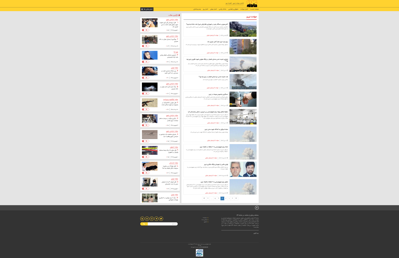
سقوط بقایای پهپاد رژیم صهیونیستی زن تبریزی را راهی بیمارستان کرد (208, 112)
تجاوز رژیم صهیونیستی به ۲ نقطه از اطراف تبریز (214, 182)
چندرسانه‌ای (197, 9)
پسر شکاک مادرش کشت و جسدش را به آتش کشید (169, 72)
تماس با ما (204, 220)
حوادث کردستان (173, 163)
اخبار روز (205, 9)
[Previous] (232, 198)
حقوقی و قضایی (233, 9)
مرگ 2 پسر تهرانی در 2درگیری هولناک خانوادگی (168, 199)
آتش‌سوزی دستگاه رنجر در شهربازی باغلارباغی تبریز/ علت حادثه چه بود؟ (207, 24)
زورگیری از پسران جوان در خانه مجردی (168, 40)
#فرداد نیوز (229, 3)
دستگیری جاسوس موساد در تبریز (218, 94)
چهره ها (176, 52)
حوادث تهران (174, 68)
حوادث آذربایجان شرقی (212, 35)
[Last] (204, 198)
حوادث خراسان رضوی (172, 19)
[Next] (208, 198)
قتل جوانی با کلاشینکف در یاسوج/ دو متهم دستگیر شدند (170, 104)
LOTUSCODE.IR (204, 247)
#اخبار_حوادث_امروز (238, 3)
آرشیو (205, 222)
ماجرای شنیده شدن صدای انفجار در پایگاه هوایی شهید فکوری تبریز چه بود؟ (207, 60)
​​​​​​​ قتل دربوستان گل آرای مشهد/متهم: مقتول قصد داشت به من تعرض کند (168, 25)
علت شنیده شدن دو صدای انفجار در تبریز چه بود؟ (213, 77)
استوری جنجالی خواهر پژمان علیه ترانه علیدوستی (169, 56)
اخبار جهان (213, 9)
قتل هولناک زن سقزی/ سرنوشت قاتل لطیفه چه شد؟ (170, 167)
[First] (236, 198)
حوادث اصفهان (174, 147)
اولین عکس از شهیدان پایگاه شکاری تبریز (216, 164)
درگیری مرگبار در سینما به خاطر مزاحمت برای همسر (168, 119)
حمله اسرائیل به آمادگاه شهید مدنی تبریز (216, 129)
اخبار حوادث (244, 9)
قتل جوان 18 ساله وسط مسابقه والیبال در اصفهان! (168, 151)
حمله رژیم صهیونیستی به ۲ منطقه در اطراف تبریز (214, 147)
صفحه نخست (254, 9)
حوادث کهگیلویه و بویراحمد (170, 99)
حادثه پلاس (222, 9)
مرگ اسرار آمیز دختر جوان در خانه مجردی (169, 88)
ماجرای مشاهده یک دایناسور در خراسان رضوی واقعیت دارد (168, 135)
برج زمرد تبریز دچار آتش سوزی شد (217, 42)
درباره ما (205, 218)
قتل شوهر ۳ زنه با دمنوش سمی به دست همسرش (170, 183)
